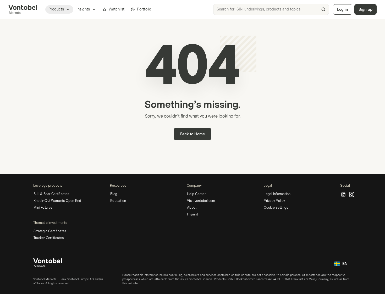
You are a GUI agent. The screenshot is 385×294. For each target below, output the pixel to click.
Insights (83, 9)
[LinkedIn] (343, 194)
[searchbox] (271, 9)
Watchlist (116, 9)
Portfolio (144, 9)
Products (56, 9)
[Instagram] (352, 194)
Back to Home (192, 134)
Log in (342, 9)
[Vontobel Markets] (22, 9)
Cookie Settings (276, 207)
